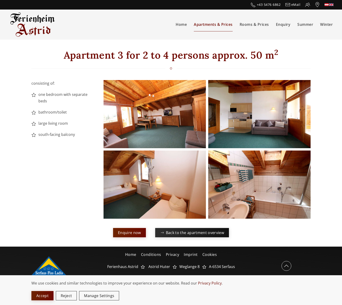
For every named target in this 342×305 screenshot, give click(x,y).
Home (181, 24)
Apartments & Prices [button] (213, 24)
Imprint (191, 254)
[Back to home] (33, 24)
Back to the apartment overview (195, 232)
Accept (42, 295)
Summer (305, 24)
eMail (295, 4)
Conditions (151, 254)
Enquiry (283, 24)
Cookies (209, 254)
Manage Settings (99, 295)
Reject (66, 295)
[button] (155, 114)
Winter (326, 24)
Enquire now (129, 232)
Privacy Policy (210, 283)
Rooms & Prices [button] (254, 24)
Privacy (172, 254)
